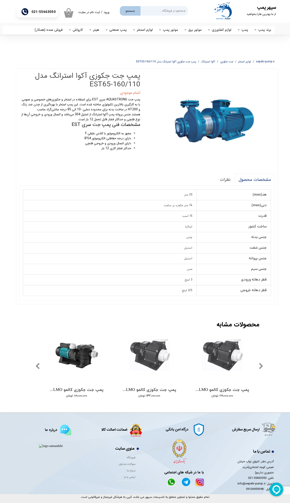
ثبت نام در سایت (89, 12)
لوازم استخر (145, 30)
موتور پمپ (170, 30)
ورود (106, 12)
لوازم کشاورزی (221, 30)
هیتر (96, 30)
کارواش (78, 30)
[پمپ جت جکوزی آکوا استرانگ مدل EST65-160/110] (211, 119)
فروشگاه (131, 458)
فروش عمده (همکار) (49, 30)
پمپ (245, 30)
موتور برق (195, 30)
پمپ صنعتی (118, 30)
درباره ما (131, 471)
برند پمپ (264, 30)
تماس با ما (129, 477)
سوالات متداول (127, 464)
